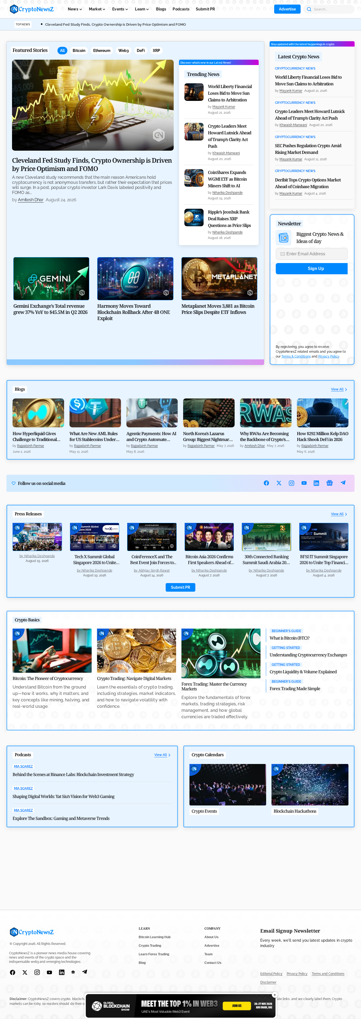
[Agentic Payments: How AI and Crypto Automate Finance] (152, 412)
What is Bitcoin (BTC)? (289, 638)
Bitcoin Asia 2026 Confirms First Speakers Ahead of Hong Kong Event (209, 562)
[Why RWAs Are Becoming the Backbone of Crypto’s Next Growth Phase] (266, 412)
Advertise (287, 9)
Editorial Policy (271, 974)
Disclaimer (268, 982)
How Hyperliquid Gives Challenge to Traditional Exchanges (35, 436)
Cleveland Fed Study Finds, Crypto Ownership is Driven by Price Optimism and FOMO (115, 24)
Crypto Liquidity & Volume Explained (303, 672)
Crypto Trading (150, 946)
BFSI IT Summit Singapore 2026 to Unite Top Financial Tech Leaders (324, 562)
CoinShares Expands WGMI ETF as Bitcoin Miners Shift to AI (227, 179)
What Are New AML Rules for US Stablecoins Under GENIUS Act (93, 436)
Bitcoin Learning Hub (154, 937)
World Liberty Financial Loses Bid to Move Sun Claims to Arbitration (230, 93)
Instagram (292, 483)
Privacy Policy (328, 356)
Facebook (266, 483)
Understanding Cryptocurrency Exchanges (308, 655)
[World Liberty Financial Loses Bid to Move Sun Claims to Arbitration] (194, 92)
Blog (142, 963)
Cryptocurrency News (295, 68)
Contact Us (213, 963)
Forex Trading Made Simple (295, 688)
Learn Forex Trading (154, 954)
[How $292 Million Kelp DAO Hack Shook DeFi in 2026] (322, 412)
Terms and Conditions (328, 974)
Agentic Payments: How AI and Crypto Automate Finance (151, 436)
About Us (211, 937)
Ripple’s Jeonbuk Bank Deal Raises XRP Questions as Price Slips (229, 218)
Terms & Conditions (296, 356)
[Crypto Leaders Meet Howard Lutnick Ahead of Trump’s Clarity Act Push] (194, 131)
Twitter (279, 483)
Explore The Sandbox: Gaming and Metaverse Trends (61, 818)
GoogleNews (329, 483)
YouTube (304, 483)
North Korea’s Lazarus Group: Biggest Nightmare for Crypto (207, 436)
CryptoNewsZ (31, 9)
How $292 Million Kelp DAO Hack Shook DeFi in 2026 (322, 436)
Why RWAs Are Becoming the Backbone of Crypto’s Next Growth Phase (264, 436)
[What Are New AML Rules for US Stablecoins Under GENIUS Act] (95, 412)
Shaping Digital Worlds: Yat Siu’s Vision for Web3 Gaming (63, 796)
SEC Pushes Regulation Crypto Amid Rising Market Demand (308, 149)
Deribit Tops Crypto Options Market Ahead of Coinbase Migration (308, 183)
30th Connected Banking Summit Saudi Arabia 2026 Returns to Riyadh (266, 562)
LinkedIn (316, 483)
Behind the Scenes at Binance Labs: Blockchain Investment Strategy (73, 774)
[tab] (62, 50)
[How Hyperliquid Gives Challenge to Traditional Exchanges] (38, 412)
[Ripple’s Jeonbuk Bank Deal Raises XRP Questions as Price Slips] (194, 217)
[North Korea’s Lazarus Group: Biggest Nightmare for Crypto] (209, 412)
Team (208, 954)
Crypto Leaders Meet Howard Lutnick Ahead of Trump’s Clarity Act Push (229, 136)
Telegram (343, 483)
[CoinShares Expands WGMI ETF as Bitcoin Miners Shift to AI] (194, 178)
